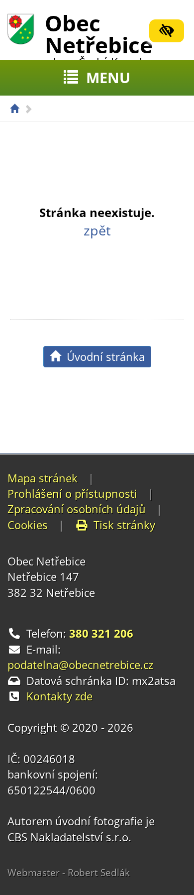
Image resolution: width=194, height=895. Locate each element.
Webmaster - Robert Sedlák (68, 872)
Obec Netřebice (99, 38)
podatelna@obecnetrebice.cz (80, 664)
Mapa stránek (42, 477)
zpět (97, 230)
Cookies (27, 524)
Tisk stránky (124, 524)
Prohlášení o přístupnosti (72, 493)
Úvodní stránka (103, 356)
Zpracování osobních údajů (76, 508)
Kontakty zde (59, 695)
